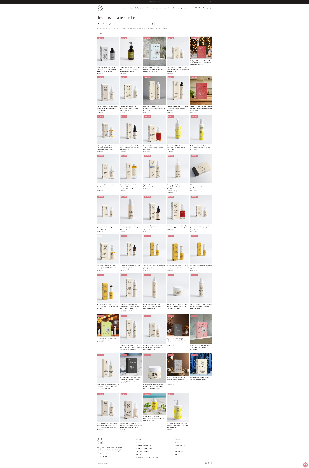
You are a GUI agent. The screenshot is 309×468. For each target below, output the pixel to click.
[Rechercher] (204, 8)
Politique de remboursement (144, 448)
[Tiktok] (211, 463)
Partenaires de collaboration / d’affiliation (147, 457)
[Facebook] (206, 463)
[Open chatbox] (305, 464)
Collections (178, 443)
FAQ (176, 448)
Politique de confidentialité (143, 445)
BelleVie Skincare (104, 463)
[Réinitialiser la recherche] (152, 24)
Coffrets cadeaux (180, 445)
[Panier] (210, 8)
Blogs (176, 454)
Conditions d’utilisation (142, 451)
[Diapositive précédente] (97, 2)
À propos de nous (180, 451)
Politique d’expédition (142, 443)
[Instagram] (209, 463)
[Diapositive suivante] (210, 2)
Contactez (139, 454)
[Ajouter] (116, 63)
